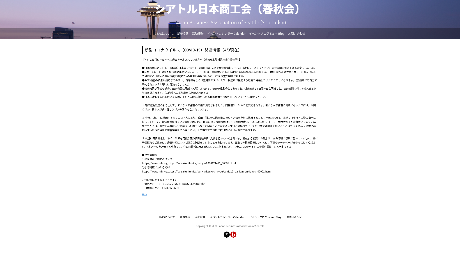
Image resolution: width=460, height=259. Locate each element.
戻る (144, 194)
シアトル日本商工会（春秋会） (230, 8)
